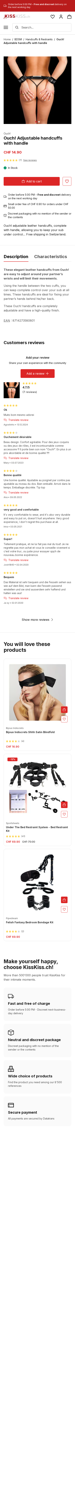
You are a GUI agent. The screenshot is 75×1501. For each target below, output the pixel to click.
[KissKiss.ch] (17, 17)
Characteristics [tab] (50, 256)
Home (7, 39)
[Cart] (69, 17)
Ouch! (7, 133)
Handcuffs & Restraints (39, 39)
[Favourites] (53, 17)
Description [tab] (16, 256)
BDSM (18, 39)
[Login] (61, 17)
